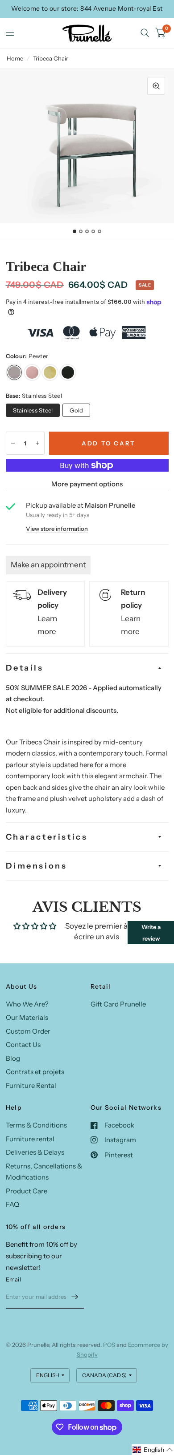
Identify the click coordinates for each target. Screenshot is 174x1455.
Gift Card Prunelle (118, 1004)
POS (109, 1344)
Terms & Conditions (36, 1125)
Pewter (14, 372)
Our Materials (27, 1017)
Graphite (67, 372)
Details (25, 668)
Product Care (26, 1191)
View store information (57, 529)
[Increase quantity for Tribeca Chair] (37, 443)
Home (15, 58)
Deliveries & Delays (35, 1152)
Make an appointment (48, 564)
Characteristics (47, 837)
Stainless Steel (33, 410)
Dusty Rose (32, 372)
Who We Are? (27, 1004)
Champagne (49, 372)
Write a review (151, 932)
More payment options (87, 484)
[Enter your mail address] (75, 1297)
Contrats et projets (35, 1071)
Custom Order (28, 1031)
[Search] (144, 33)
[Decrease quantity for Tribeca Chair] (13, 443)
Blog (13, 1058)
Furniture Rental (31, 1085)
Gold (76, 410)
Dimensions (36, 866)
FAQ (12, 1204)
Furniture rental (30, 1139)
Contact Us (23, 1044)
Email (13, 1279)
